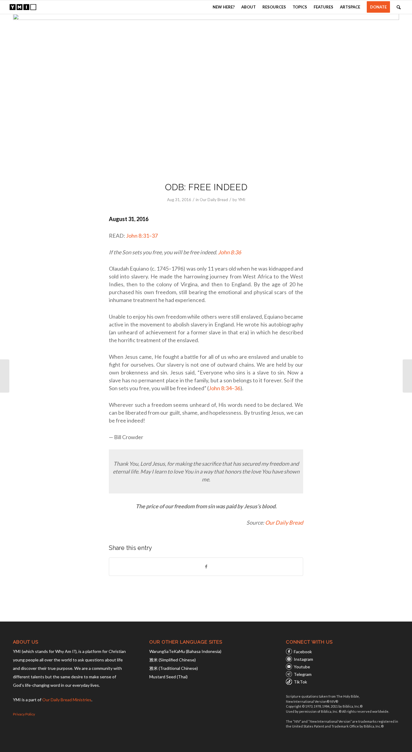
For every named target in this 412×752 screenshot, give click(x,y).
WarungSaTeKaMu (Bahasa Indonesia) (185, 651)
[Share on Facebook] (206, 566)
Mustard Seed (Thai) (168, 676)
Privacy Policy (24, 714)
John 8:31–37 (142, 235)
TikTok (300, 681)
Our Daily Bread (214, 199)
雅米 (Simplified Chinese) (172, 659)
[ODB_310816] (206, 94)
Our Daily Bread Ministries (66, 699)
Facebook (303, 651)
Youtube (302, 666)
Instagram (303, 659)
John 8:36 (229, 252)
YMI (241, 199)
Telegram (303, 674)
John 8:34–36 (224, 388)
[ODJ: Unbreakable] (407, 376)
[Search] (398, 7)
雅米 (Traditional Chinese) (173, 668)
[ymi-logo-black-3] (23, 7)
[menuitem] (223, 7)
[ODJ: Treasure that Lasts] (4, 376)
